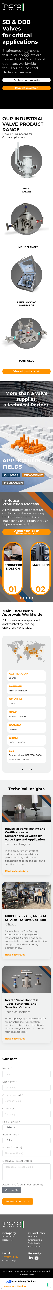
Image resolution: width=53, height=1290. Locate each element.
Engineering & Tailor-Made (35, 1242)
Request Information (17, 1201)
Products (32, 1236)
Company (8, 1108)
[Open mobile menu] (49, 7)
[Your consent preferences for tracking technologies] (48, 1285)
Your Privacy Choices (23, 1281)
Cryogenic (33, 475)
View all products (24, 371)
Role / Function (11, 1121)
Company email (11, 1095)
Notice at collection (15, 1286)
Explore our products (27, 80)
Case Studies (34, 1246)
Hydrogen (13, 483)
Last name (8, 1081)
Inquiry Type (9, 1134)
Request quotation (26, 88)
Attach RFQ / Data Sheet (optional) (22, 1184)
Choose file (11, 1190)
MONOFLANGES (28, 247)
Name (6, 1068)
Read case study (15, 871)
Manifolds (26, 360)
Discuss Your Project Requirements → (26, 532)
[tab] (12, 568)
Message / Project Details (17, 1160)
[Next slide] (30, 769)
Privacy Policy (10, 1256)
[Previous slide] (22, 769)
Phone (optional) (12, 1147)
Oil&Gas (11, 475)
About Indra (8, 1236)
